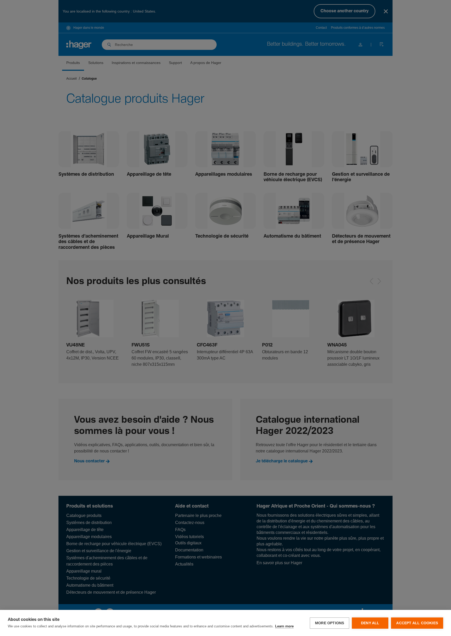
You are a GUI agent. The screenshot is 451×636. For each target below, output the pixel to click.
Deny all (370, 623)
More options (329, 623)
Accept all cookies (417, 623)
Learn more (284, 626)
